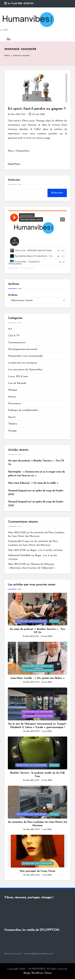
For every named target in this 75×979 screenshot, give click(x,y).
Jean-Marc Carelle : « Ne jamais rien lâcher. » (38, 678)
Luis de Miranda (17, 383)
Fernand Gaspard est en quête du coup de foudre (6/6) (35, 492)
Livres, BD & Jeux (18, 376)
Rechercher (14, 180)
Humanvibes (13, 268)
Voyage (12, 431)
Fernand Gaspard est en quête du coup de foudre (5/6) (35, 504)
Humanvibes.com (27, 268)
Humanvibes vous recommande (25, 356)
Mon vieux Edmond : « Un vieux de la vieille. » (33, 483)
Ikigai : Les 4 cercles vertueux (46, 550)
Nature (12, 397)
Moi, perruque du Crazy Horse (37, 871)
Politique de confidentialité (23, 410)
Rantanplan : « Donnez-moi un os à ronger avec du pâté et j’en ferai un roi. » (36, 474)
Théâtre (12, 424)
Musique (12, 390)
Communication (16, 342)
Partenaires (14, 403)
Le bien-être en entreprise (22, 363)
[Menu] (8, 39)
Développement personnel (22, 349)
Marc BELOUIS (17, 532)
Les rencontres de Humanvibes (25, 369)
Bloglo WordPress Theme (37, 973)
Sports (12, 417)
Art (10, 329)
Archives (12, 295)
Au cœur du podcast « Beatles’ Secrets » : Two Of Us (36, 463)
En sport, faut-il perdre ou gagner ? (37, 109)
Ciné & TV (14, 336)
